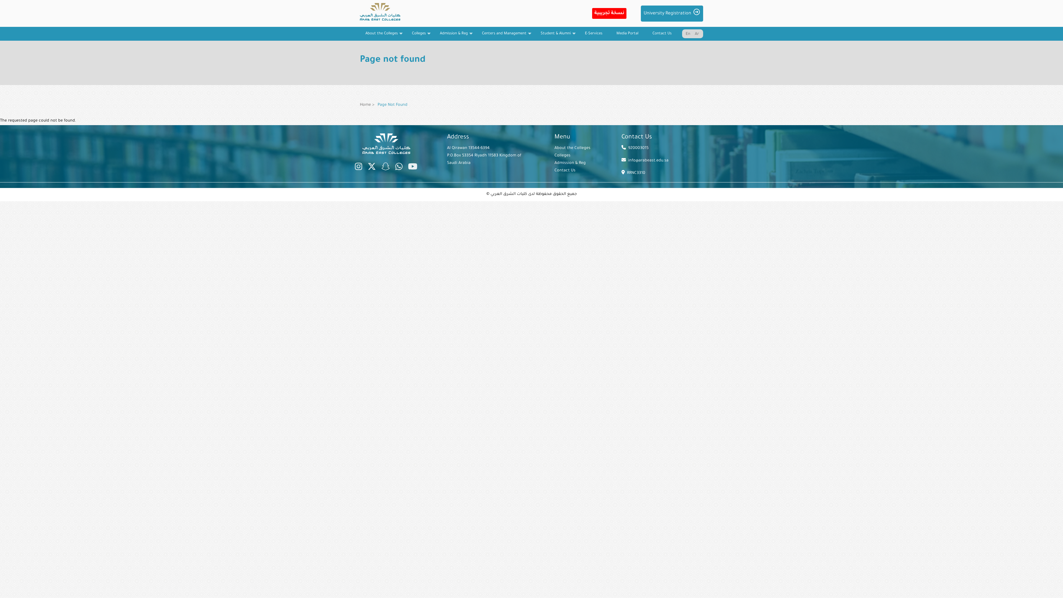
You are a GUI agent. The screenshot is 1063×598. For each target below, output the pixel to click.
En (688, 34)
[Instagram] (358, 167)
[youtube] (412, 167)
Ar (697, 34)
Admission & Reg (570, 163)
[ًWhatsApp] (399, 167)
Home (365, 105)
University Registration (667, 13)
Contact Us (565, 171)
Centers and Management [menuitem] (501, 36)
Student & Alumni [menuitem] (553, 36)
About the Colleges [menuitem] (379, 36)
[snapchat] (385, 167)
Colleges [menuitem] (416, 36)
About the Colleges (572, 148)
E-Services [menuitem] (593, 34)
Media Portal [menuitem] (627, 34)
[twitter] (372, 167)
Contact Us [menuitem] (662, 34)
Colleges (562, 156)
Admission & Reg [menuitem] (451, 36)
